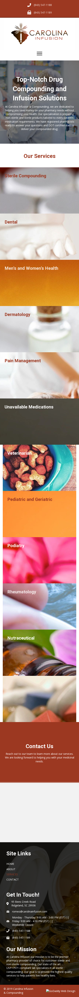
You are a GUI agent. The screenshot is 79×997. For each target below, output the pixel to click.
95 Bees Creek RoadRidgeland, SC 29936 (23, 903)
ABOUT (10, 869)
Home (10, 864)
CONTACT (12, 879)
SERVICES (12, 874)
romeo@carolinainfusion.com (29, 911)
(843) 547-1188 (43, 5)
